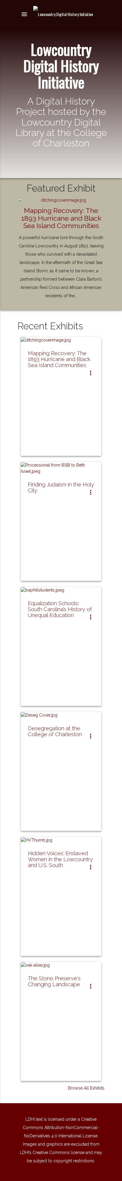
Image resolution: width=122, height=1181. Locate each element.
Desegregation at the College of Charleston (55, 731)
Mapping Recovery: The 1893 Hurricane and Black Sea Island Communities (61, 218)
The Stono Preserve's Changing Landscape (54, 981)
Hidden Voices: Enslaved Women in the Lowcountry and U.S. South (60, 859)
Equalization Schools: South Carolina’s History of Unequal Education (60, 609)
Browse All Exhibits (86, 1088)
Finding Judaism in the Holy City (61, 487)
